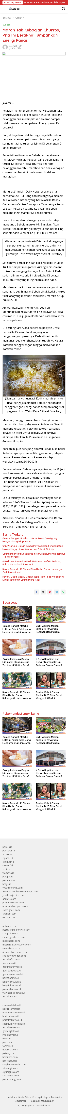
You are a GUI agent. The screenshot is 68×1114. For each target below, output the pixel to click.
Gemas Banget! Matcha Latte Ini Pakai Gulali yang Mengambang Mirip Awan (29, 540)
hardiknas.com (10, 1049)
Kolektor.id (44, 1105)
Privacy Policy (40, 1097)
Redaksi (55, 1097)
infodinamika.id (10, 1034)
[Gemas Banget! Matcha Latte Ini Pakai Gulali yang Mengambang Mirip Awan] (17, 614)
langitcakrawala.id (11, 981)
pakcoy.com (8, 1053)
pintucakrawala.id (11, 989)
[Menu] (4, 9)
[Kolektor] (14, 9)
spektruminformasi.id (13, 1023)
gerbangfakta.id (10, 1031)
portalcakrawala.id (12, 1019)
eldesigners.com (11, 910)
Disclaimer (20, 1100)
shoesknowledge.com (14, 955)
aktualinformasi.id (11, 959)
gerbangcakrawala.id (13, 974)
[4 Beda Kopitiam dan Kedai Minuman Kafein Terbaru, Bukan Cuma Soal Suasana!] (51, 647)
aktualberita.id (9, 996)
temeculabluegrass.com (15, 906)
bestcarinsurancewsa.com (16, 929)
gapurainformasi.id (12, 966)
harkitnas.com (9, 1060)
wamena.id (8, 872)
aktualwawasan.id (11, 1027)
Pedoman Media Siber (42, 1100)
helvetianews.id (10, 977)
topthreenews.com (12, 887)
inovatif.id (7, 865)
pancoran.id (8, 850)
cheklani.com (9, 913)
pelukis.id (7, 846)
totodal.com (9, 917)
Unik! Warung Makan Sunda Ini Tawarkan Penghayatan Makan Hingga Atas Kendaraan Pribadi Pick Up (32, 547)
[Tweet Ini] (43, 592)
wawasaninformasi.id (13, 1012)
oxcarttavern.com (11, 948)
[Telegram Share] (56, 592)
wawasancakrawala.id (14, 992)
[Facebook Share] (36, 592)
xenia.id (6, 869)
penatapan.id (9, 880)
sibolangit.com (10, 1068)
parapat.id (7, 876)
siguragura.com (10, 1071)
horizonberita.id (10, 1016)
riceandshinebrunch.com (15, 952)
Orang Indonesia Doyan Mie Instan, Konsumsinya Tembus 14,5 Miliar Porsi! (33, 555)
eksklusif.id (8, 861)
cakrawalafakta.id (11, 1005)
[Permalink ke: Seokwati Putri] (5, 47)
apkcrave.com (9, 926)
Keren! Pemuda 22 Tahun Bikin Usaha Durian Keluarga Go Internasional (32, 571)
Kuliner (6, 24)
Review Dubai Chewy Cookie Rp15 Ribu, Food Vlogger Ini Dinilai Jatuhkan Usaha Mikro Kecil (33, 578)
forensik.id (7, 1045)
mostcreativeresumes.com (16, 944)
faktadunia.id (9, 963)
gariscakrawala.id (11, 970)
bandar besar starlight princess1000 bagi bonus (27, 828)
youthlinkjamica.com (13, 895)
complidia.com (10, 933)
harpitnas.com (10, 1057)
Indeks (11, 1097)
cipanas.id (7, 858)
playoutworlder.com (13, 902)
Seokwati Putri (15, 46)
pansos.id (7, 1042)
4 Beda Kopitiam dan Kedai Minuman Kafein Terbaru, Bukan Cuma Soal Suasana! (31, 563)
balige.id (6, 884)
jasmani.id (7, 854)
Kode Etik (23, 1097)
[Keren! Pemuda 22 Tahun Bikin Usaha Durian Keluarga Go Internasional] (17, 680)
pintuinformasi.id (11, 1008)
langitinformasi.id (11, 985)
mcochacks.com (11, 940)
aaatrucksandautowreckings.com (20, 891)
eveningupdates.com (13, 937)
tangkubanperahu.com (14, 1064)
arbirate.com (9, 898)
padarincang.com (11, 1079)
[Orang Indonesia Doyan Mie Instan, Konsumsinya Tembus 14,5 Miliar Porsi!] (17, 647)
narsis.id (6, 1038)
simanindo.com (10, 1075)
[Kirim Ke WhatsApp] (63, 592)
